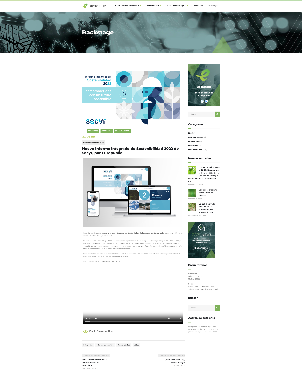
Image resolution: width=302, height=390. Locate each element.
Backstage (213, 6)
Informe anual (195, 137)
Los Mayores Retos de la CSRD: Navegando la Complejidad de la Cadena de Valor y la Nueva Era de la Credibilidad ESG (204, 174)
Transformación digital (176, 6)
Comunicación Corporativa (127, 6)
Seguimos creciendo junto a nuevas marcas (209, 193)
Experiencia (198, 6)
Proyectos (93, 131)
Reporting (107, 131)
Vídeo (136, 345)
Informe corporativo (105, 345)
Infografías (87, 345)
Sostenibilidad (152, 6)
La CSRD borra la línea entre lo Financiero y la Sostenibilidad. (207, 208)
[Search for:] (204, 114)
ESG (190, 133)
